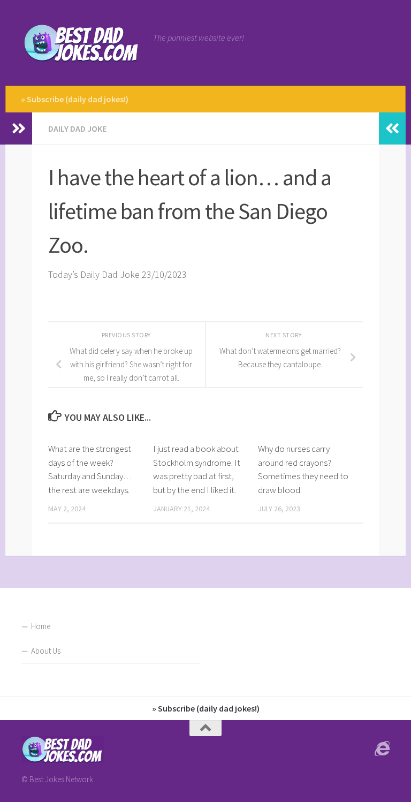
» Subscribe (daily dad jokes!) (74, 99)
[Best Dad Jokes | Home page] (81, 42)
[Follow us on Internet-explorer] (382, 749)
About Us (45, 651)
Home (40, 626)
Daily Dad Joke (77, 128)
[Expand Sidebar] (18, 128)
